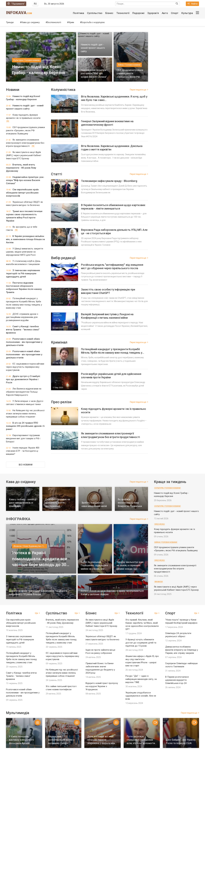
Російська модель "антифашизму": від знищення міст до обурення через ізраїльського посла (112, 266)
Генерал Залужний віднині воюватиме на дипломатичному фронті (107, 123)
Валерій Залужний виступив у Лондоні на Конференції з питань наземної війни (107, 316)
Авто (165, 13)
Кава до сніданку (30, 22)
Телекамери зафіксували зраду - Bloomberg (109, 180)
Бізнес (109, 13)
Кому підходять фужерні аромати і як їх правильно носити (113, 410)
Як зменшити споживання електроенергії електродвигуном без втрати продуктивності (110, 435)
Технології (122, 13)
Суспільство (94, 13)
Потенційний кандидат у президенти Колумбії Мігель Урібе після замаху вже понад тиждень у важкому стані (111, 351)
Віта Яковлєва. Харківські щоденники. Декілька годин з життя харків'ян (111, 147)
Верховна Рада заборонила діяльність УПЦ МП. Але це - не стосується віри (114, 231)
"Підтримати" (18, 3)
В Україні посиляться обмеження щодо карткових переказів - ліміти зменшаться (113, 206)
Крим (71, 22)
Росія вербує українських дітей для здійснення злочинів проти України (111, 375)
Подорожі (138, 13)
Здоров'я (153, 13)
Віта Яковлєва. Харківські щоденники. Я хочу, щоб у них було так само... (114, 98)
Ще (36, 613)
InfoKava (19, 12)
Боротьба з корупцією (93, 22)
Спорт (174, 13)
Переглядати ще (138, 89)
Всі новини (25, 464)
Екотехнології (54, 22)
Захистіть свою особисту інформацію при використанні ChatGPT (108, 291)
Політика (78, 13)
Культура (187, 13)
